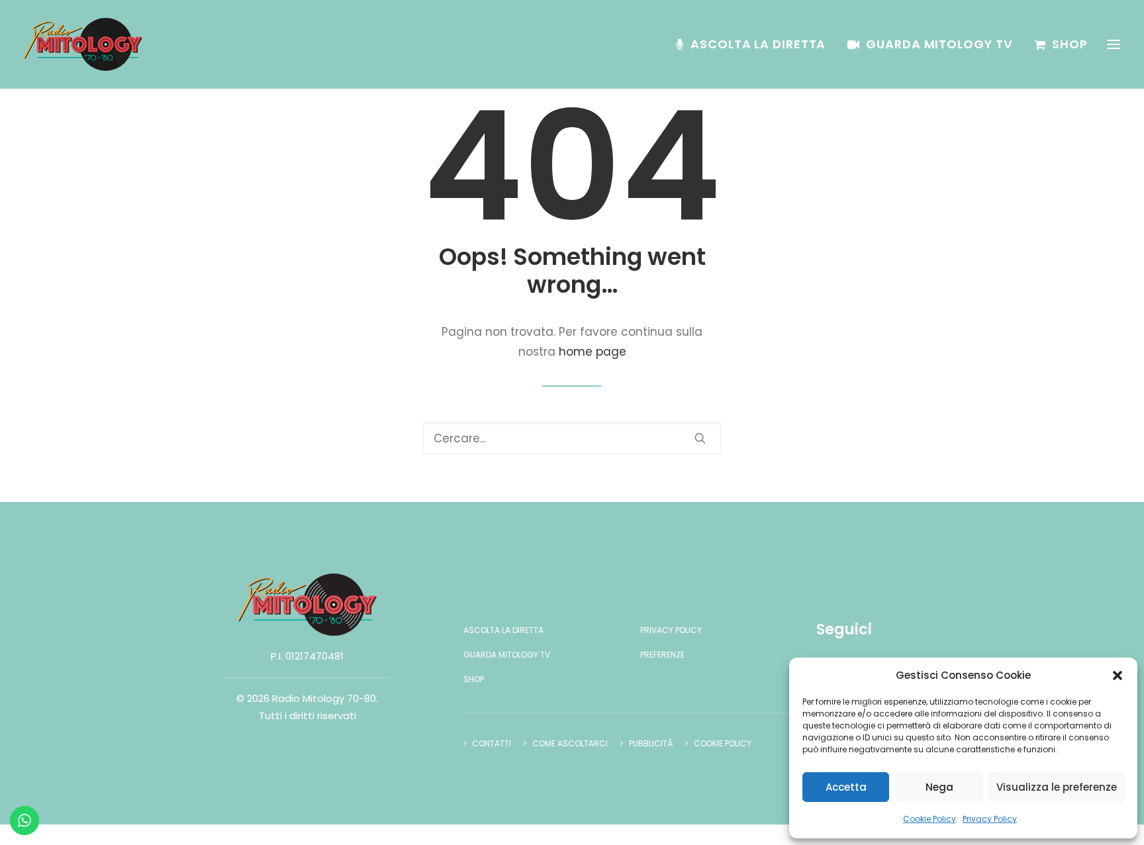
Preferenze (662, 654)
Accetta (846, 787)
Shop (1070, 44)
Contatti (491, 743)
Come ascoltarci (570, 743)
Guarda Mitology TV (939, 44)
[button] (1117, 675)
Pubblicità (651, 743)
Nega (939, 787)
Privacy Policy (990, 818)
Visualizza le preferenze (1056, 787)
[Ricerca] (572, 438)
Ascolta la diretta (758, 44)
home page (592, 352)
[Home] (307, 604)
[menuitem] (755, 44)
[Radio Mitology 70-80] (83, 44)
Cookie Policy (929, 818)
